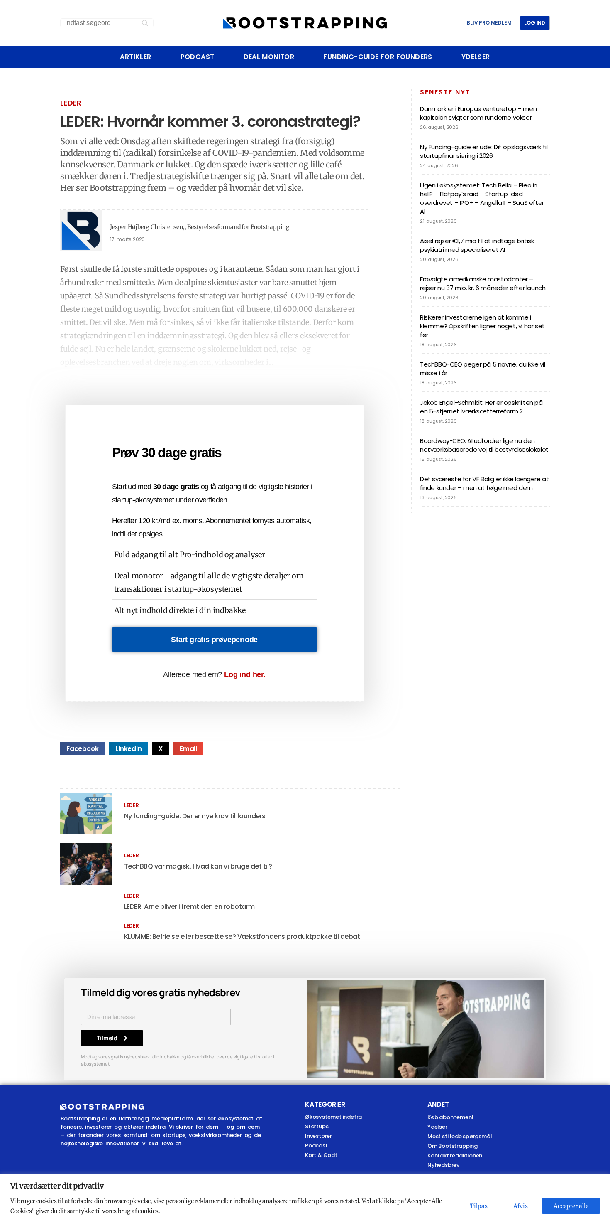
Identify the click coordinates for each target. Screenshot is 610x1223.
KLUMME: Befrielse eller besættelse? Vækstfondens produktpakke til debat (242, 936)
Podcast (198, 57)
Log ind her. (245, 674)
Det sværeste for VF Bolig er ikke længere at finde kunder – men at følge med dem (484, 483)
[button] (82, 748)
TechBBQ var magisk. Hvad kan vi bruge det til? (198, 866)
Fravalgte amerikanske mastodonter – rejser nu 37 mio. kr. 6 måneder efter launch (482, 283)
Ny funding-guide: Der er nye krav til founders (195, 816)
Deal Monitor (269, 57)
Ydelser (475, 57)
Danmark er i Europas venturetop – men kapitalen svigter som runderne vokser (478, 113)
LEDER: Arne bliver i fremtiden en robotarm (189, 906)
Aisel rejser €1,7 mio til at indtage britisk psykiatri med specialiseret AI (477, 245)
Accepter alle (571, 1206)
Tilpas (479, 1206)
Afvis (520, 1206)
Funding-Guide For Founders (377, 57)
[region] (305, 1198)
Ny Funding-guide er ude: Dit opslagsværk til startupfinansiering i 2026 (483, 151)
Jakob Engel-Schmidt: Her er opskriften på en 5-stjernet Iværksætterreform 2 (481, 407)
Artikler (135, 57)
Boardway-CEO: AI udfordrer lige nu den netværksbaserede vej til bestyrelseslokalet (484, 445)
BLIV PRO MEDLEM (489, 22)
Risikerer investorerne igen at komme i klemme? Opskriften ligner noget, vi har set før (482, 326)
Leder (70, 103)
